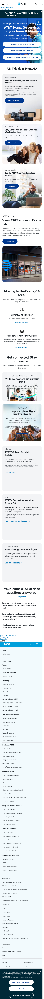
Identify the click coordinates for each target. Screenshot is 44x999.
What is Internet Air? (9, 886)
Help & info (6, 931)
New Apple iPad (7, 832)
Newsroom (6, 916)
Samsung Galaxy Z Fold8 (10, 706)
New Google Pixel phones (10, 817)
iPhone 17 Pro (6, 688)
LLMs (3, 955)
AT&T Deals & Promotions (10, 775)
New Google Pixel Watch (10, 847)
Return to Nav (5, 9)
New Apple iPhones (8, 809)
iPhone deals (6, 783)
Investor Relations (8, 920)
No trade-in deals (8, 801)
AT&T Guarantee (7, 934)
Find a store (10, 241)
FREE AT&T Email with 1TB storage (11, 951)
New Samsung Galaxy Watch (11, 843)
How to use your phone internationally (14, 890)
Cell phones (6, 654)
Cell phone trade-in (8, 763)
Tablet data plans (8, 733)
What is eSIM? (6, 897)
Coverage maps (6, 966)
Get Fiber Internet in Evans (16, 521)
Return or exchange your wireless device (15, 901)
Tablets (4, 665)
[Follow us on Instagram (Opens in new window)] (37, 644)
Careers (5, 927)
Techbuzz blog (6, 944)
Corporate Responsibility (10, 924)
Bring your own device (9, 760)
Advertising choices (28, 962)
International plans (8, 722)
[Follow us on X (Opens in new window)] (30, 644)
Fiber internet (6, 658)
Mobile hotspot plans (9, 737)
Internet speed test (8, 756)
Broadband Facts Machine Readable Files (15, 938)
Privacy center (27, 966)
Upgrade (5, 729)
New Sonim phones (8, 824)
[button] (3, 4)
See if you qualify (12, 563)
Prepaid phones (7, 676)
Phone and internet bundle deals (12, 790)
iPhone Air (5, 692)
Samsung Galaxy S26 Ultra (10, 699)
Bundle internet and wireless (11, 882)
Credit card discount (9, 794)
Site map (4, 962)
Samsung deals (7, 786)
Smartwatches (7, 669)
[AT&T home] (22, 3)
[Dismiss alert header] (41, 11)
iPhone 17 (5, 695)
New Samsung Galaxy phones (12, 813)
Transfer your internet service (12, 767)
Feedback (5, 947)
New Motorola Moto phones (11, 820)
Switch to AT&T (7, 749)
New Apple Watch (8, 840)
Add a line (5, 726)
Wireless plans (22, 51)
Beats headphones (8, 874)
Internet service (22, 44)
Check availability (14, 100)
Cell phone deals (7, 779)
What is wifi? (6, 904)
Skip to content (6, 7)
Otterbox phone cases (9, 870)
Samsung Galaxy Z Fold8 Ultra (12, 703)
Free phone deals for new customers (14, 797)
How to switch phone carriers (11, 752)
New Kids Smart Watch (9, 851)
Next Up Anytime (8, 740)
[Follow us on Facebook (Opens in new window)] (34, 644)
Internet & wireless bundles (22, 57)
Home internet (7, 661)
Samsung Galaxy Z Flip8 (10, 710)
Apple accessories (8, 859)
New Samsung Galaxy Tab (10, 836)
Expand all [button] (22, 596)
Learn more (11, 15)
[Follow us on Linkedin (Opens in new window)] (40, 644)
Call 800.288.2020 (21, 322)
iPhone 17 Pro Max (8, 684)
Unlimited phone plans (9, 718)
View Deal (11, 186)
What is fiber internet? (9, 893)
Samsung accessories (9, 867)
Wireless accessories (9, 672)
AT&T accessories (8, 863)
